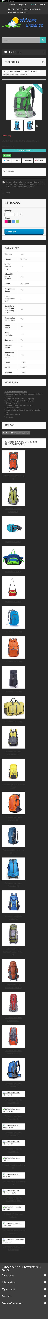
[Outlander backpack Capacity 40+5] (13, 1003)
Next (37, 126)
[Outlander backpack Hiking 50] (13, 1175)
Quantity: (8, 210)
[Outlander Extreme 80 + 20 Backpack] (13, 1224)
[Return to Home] (4, 71)
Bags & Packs (15, 71)
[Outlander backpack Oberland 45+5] (13, 1036)
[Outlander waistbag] (13, 527)
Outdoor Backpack (30, 71)
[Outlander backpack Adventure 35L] (13, 737)
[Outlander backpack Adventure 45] (13, 1094)
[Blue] (13, 221)
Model (4, 146)
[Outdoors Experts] (24, 23)
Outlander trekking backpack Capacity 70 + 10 (13, 952)
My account (8, 1289)
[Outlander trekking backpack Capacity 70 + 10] (13, 934)
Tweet (7, 160)
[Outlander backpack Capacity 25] (13, 494)
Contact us (11, 4)
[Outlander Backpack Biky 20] (13, 461)
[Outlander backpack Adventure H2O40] (13, 1192)
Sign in (42, 4)
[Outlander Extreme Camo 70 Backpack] (13, 1241)
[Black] (9, 221)
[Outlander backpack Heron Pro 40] (13, 770)
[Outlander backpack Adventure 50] (13, 1069)
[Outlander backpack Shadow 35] (13, 901)
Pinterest (40, 160)
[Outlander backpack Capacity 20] (17, 125)
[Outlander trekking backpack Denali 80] (13, 970)
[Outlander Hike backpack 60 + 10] (13, 836)
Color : (7, 218)
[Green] (17, 221)
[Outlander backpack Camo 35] (13, 1159)
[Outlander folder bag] (13, 617)
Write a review (8, 171)
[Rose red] (6, 221)
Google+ (28, 160)
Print (8, 193)
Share (17, 160)
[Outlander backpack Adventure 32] (13, 868)
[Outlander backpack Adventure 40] (13, 1110)
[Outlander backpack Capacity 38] (13, 803)
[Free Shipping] (24, 1)
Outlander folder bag (13, 631)
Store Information (12, 1303)
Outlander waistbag (13, 541)
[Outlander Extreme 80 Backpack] (13, 1208)
